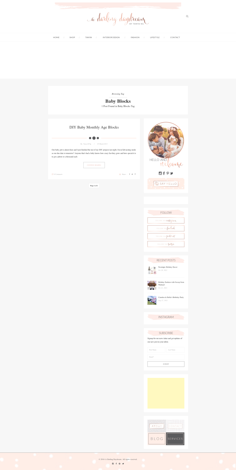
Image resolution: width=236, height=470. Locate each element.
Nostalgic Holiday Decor (167, 267)
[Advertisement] (118, 60)
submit (166, 364)
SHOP (72, 37)
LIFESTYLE (155, 37)
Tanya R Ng (87, 144)
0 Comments (58, 174)
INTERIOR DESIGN (111, 37)
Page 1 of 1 (94, 185)
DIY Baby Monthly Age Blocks (94, 127)
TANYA (88, 37)
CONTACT (175, 37)
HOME (56, 37)
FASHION (135, 37)
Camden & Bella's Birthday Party (171, 297)
